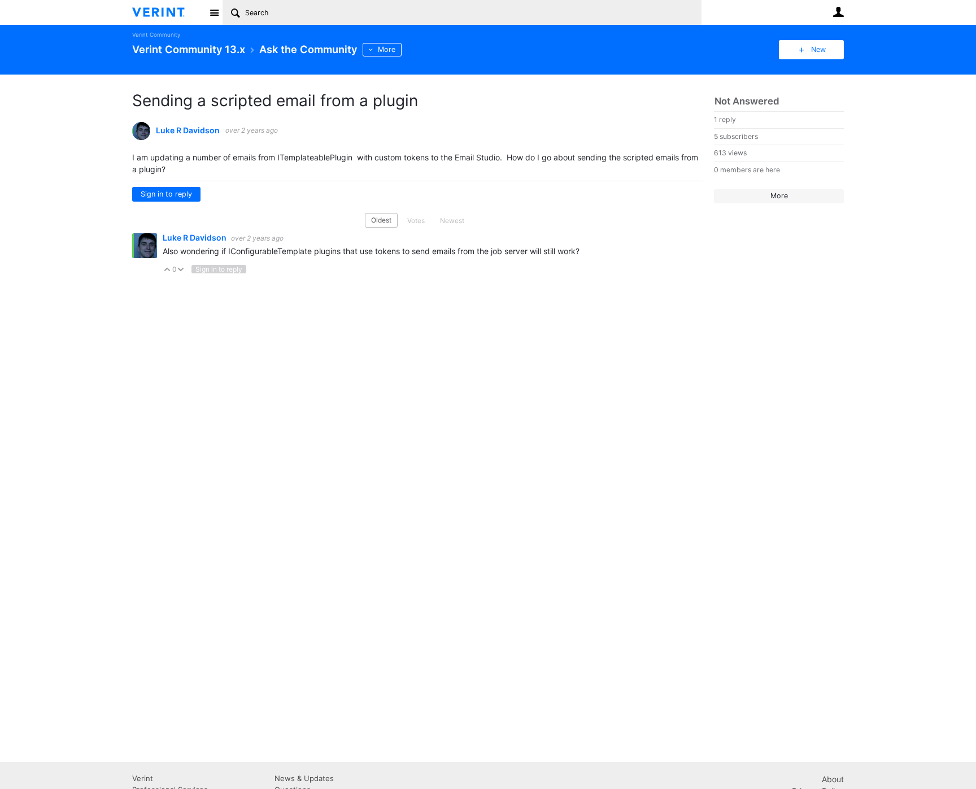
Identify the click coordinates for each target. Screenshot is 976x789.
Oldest (381, 220)
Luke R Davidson (188, 130)
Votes (416, 220)
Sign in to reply (166, 194)
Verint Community (156, 35)
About (833, 779)
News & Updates (304, 778)
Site (214, 12)
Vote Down (181, 270)
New (818, 49)
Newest (452, 220)
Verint (142, 778)
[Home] (167, 12)
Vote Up (167, 270)
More (386, 49)
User (838, 12)
